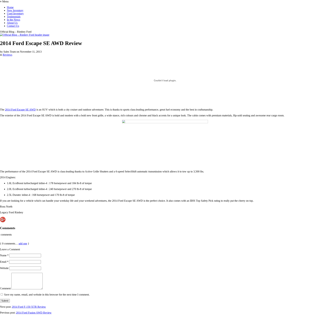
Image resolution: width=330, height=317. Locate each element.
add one (23, 243)
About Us (12, 22)
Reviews (7, 54)
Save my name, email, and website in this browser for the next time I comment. (47, 294)
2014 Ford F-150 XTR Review (29, 306)
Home (10, 7)
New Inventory (15, 10)
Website (4, 268)
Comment (5, 288)
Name (4, 255)
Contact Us (13, 25)
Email (4, 261)
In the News (13, 19)
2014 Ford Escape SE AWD (20, 109)
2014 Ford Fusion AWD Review (34, 312)
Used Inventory (15, 13)
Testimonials (13, 16)
